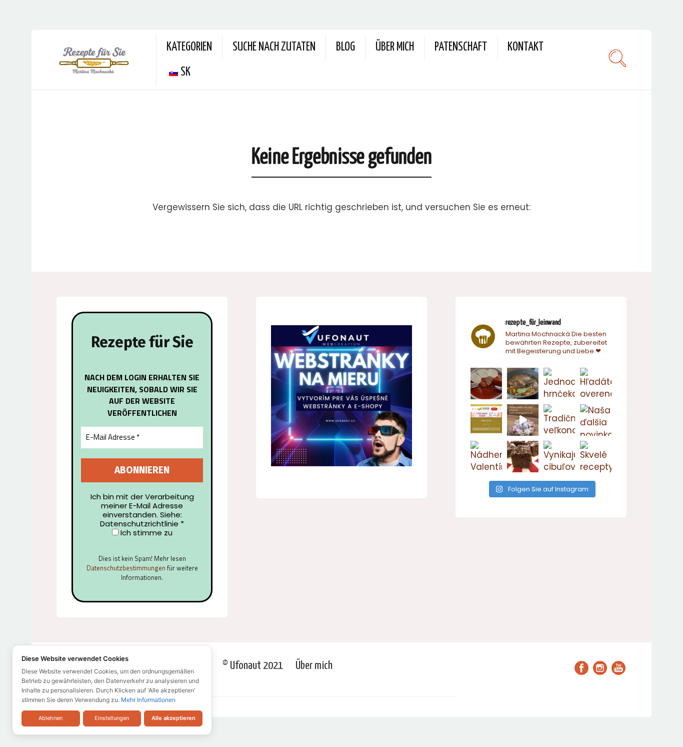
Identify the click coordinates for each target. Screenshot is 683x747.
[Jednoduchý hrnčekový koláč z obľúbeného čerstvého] (559, 383)
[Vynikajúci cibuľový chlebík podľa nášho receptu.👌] (559, 456)
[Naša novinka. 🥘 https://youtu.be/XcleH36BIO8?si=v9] (486, 383)
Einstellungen (111, 717)
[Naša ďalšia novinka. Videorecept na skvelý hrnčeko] (596, 420)
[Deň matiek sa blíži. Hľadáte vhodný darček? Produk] (486, 420)
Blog (345, 47)
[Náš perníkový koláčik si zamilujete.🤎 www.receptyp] (522, 456)
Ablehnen (50, 717)
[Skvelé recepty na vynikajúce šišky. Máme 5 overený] (596, 456)
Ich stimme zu (145, 532)
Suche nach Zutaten (274, 47)
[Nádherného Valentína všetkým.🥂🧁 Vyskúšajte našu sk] (486, 456)
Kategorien (189, 47)
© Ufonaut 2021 (252, 665)
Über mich (395, 47)
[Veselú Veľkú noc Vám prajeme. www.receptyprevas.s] (522, 420)
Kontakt (526, 47)
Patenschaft (460, 47)
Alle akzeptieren (174, 717)
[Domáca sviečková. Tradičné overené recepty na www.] (522, 383)
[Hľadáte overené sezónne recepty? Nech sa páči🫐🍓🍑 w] (596, 383)
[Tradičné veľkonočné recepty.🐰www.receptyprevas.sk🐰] (559, 420)
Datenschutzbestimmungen (126, 568)
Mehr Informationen (148, 699)
